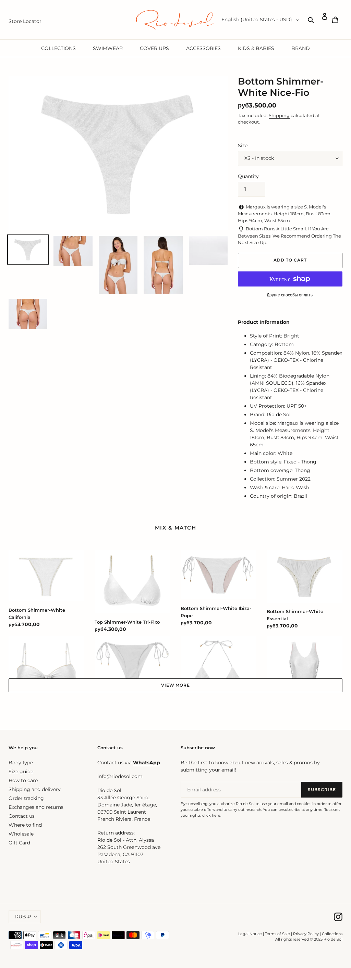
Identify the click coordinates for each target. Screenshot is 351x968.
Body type (21, 763)
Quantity (248, 176)
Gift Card (19, 843)
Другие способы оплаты (290, 294)
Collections (332, 933)
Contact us (22, 816)
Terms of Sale (277, 933)
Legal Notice (250, 933)
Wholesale (21, 834)
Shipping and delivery (35, 789)
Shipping (279, 115)
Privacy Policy (306, 933)
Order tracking (26, 798)
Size (242, 145)
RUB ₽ (23, 917)
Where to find (25, 825)
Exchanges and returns (36, 807)
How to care (23, 780)
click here (211, 815)
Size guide (21, 771)
